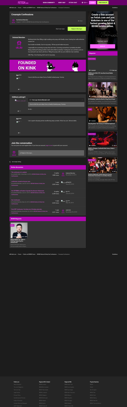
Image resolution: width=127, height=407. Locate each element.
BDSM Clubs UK (43, 406)
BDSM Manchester (43, 389)
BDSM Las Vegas (69, 389)
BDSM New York (69, 384)
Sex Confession (15, 200)
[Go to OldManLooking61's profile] (19, 104)
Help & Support (17, 384)
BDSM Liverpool (43, 392)
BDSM (91, 384)
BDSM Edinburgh (43, 398)
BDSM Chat (93, 395)
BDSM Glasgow (43, 395)
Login (92, 2)
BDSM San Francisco (70, 392)
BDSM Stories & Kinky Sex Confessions (38, 22)
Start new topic (60, 29)
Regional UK (42, 382)
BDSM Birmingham (44, 387)
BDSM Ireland (42, 400)
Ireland (48, 382)
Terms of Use (17, 389)
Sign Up (102, 46)
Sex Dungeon (93, 389)
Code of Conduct (18, 400)
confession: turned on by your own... (21, 181)
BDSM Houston (68, 398)
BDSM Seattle (68, 403)
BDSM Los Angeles (69, 387)
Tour (15, 387)
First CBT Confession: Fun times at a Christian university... (27, 209)
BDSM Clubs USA (69, 406)
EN (85, 2)
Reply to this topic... (27, 153)
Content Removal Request (20, 403)
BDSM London (42, 384)
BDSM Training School (95, 403)
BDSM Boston (68, 395)
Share (81, 21)
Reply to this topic (76, 29)
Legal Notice (17, 392)
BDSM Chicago (68, 400)
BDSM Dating (93, 398)
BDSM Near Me (93, 400)
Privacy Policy (17, 395)
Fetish (91, 387)
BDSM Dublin (42, 403)
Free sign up (103, 2)
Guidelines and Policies (19, 398)
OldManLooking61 (19, 97)
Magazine (20, 387)
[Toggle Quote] (30, 100)
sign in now (49, 145)
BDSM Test (92, 392)
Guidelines (115, 7)
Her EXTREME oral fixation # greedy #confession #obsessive (27, 191)
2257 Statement (18, 406)
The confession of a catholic (19, 172)
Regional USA (68, 382)
